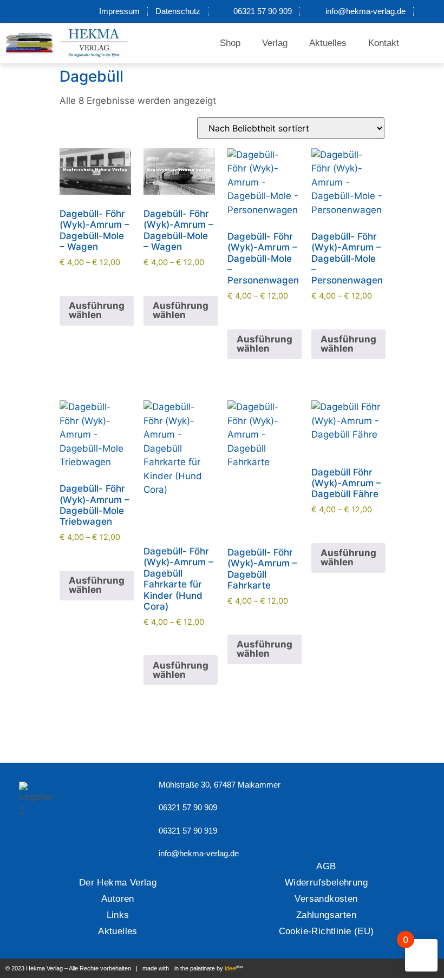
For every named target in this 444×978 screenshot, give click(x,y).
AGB (326, 866)
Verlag (275, 43)
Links (118, 915)
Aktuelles (328, 43)
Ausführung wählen (97, 310)
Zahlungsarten (326, 915)
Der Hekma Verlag (117, 882)
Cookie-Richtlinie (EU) (326, 931)
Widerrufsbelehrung (326, 882)
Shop (230, 43)
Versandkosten (326, 899)
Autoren (117, 899)
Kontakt (383, 43)
